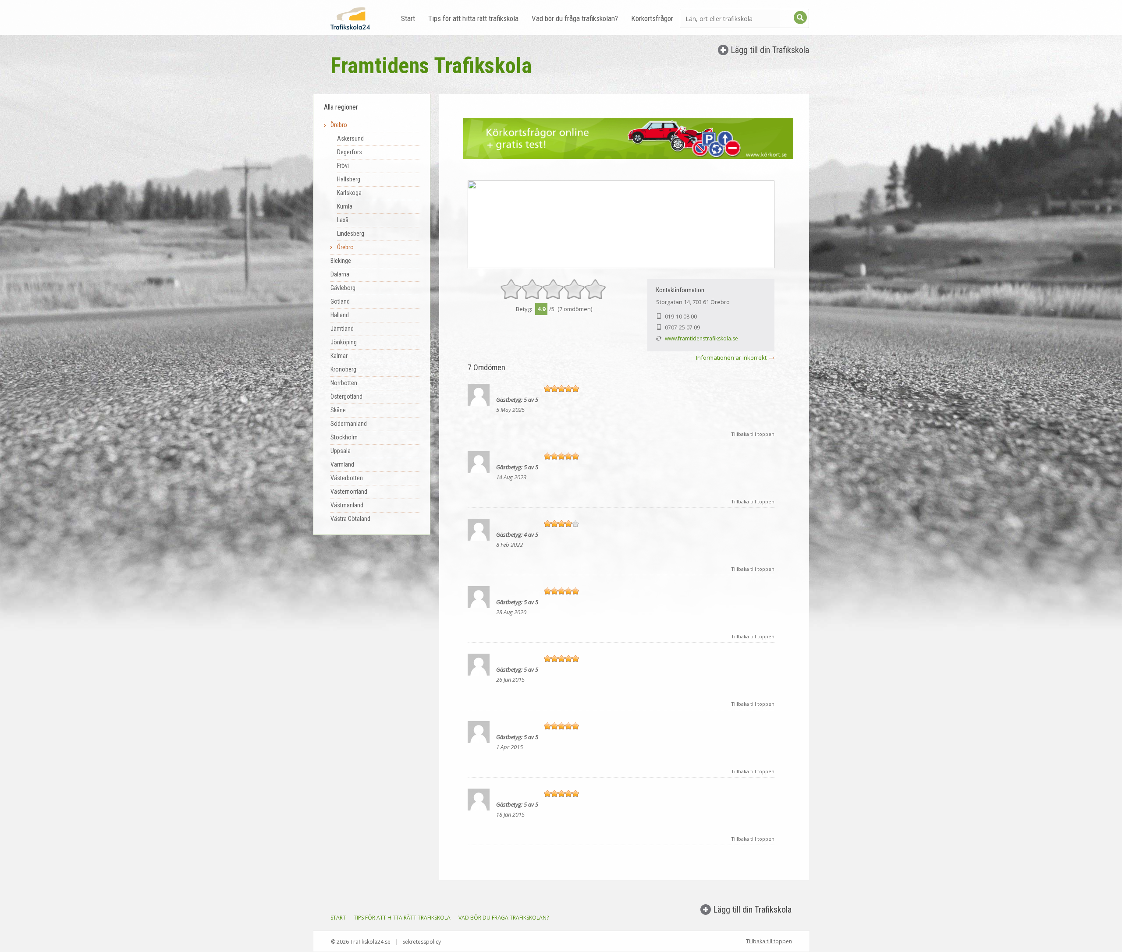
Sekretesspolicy (421, 941)
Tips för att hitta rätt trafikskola (473, 18)
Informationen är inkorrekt (731, 357)
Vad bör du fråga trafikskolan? (575, 18)
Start (408, 18)
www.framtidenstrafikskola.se (701, 338)
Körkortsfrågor (652, 18)
